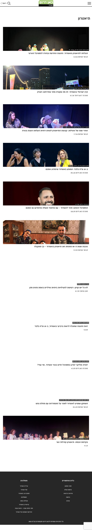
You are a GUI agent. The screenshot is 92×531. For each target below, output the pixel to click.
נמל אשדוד (24, 489)
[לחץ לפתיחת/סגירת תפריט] (89, 3)
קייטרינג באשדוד (24, 504)
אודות (68, 501)
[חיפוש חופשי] (9, 3)
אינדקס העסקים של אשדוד (24, 512)
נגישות (68, 497)
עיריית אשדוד (24, 486)
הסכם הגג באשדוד (23, 493)
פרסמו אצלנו (68, 489)
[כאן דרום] (46, 3)
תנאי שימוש (68, 486)
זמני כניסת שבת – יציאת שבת (24, 508)
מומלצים (23, 480)
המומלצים (24, 497)
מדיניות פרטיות (68, 493)
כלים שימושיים (68, 480)
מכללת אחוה (24, 501)
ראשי (4, 3)
